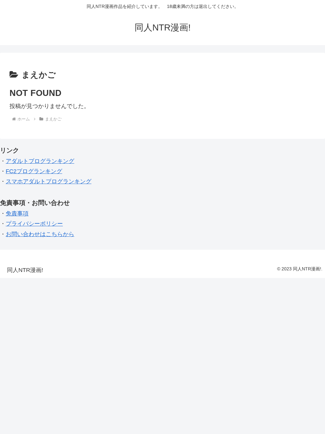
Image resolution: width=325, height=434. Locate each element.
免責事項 (17, 213)
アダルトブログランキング (40, 161)
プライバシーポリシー (34, 223)
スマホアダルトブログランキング (48, 181)
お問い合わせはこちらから (40, 234)
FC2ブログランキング (34, 171)
